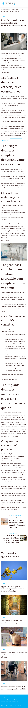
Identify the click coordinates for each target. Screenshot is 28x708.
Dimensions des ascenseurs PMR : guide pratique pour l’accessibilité (13, 688)
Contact (3, 705)
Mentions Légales (17, 705)
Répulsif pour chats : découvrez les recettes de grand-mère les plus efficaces (14, 655)
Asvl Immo (12, 697)
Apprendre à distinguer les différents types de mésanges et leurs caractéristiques (12, 588)
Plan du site (9, 705)
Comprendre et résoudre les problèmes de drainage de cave (12, 622)
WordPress (15, 701)
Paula (2, 29)
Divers (3, 16)
